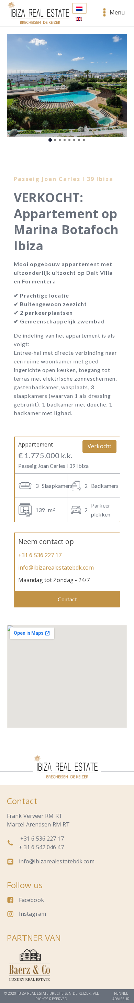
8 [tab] (84, 140)
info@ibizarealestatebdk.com (56, 567)
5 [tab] (69, 140)
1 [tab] (50, 140)
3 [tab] (60, 140)
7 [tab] (79, 140)
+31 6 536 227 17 (40, 555)
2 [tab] (55, 140)
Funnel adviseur (121, 996)
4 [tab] (65, 140)
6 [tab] (74, 140)
